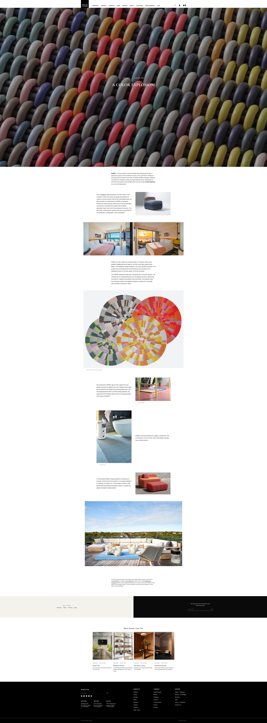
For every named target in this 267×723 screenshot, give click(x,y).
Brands (125, 5)
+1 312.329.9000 (110, 706)
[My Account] (179, 5)
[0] (183, 5)
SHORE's (103, 194)
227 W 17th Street (98, 703)
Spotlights (126, 78)
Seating (135, 692)
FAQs (176, 699)
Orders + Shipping (180, 692)
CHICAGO (108, 701)
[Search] (175, 5)
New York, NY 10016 (85, 705)
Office (135, 699)
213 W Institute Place (111, 703)
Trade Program (157, 692)
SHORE (113, 173)
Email (262, 5)
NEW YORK (84, 701)
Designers (156, 697)
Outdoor (111, 5)
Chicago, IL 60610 (110, 705)
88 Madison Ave (84, 703)
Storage (136, 697)
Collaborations (157, 702)
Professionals (150, 5)
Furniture (95, 5)
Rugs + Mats (137, 710)
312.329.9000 (114, 581)
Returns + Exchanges (180, 694)
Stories (155, 705)
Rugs (118, 5)
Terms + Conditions (180, 702)
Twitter (252, 5)
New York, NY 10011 (98, 705)
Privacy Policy (182, 720)
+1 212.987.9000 (85, 706)
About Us (156, 699)
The (87, 370)
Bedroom (136, 702)
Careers (156, 707)
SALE (158, 5)
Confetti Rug (102, 464)
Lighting (103, 5)
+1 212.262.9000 (97, 706)
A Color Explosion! (9, 5)
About (132, 5)
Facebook (246, 5)
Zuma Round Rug (93, 370)
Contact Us (178, 705)
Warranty (177, 697)
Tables (135, 694)
